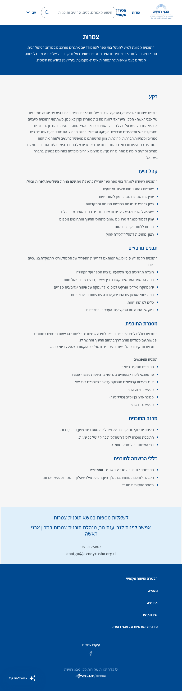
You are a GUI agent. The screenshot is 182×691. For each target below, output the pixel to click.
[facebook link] (91, 654)
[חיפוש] (47, 12)
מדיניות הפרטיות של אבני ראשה (135, 627)
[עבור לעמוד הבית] (161, 12)
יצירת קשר (150, 615)
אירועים (152, 602)
